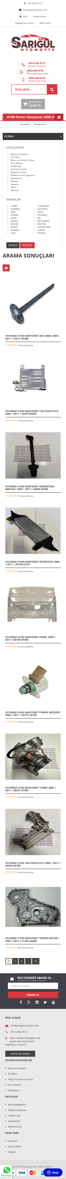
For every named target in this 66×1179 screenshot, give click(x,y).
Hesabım (12, 1140)
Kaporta (14, 184)
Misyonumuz (15, 1126)
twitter (45, 1002)
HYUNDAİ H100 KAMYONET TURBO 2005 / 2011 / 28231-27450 (30, 789)
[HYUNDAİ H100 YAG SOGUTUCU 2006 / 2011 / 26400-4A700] (33, 832)
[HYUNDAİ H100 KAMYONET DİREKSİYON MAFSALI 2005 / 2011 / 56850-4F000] (33, 455)
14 (35, 961)
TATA (13, 233)
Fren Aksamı (17, 163)
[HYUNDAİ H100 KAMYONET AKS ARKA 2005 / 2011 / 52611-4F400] (33, 305)
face (21, 1002)
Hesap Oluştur (39, 16)
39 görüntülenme (25, 872)
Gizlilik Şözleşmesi (17, 1110)
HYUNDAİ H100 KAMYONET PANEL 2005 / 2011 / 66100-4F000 (30, 638)
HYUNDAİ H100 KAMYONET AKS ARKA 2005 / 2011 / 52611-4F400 (32, 337)
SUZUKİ (41, 230)
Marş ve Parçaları (19, 154)
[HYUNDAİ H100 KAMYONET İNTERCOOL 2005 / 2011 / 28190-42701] (33, 531)
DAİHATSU (42, 209)
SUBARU (15, 230)
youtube (53, 1002)
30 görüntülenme (25, 496)
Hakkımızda (14, 1115)
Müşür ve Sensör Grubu (22, 160)
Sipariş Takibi (14, 1146)
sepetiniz (36, 104)
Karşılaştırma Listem (24, 23)
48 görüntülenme (25, 947)
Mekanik (15, 190)
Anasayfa (25, 124)
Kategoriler (40, 124)
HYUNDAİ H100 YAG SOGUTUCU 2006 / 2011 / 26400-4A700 (32, 864)
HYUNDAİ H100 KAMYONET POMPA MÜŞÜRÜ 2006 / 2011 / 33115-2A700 (32, 714)
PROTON (41, 224)
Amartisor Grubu (19, 169)
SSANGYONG (44, 227)
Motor (14, 187)
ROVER (14, 227)
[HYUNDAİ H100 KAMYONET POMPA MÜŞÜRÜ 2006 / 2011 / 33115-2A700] (33, 681)
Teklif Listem (45, 23)
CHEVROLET (43, 206)
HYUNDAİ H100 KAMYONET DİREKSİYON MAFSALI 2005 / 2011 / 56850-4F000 (29, 488)
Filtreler (14, 181)
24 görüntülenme (25, 571)
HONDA (14, 215)
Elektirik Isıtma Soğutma (22, 175)
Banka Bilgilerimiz (17, 1104)
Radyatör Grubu (18, 172)
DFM (13, 212)
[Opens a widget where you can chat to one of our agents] (52, 1172)
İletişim (11, 1151)
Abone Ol (33, 994)
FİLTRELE (27, 245)
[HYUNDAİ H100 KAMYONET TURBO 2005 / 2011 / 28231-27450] (33, 757)
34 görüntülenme (25, 722)
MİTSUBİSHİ (43, 221)
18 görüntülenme (25, 420)
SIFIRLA (13, 245)
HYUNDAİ (42, 215)
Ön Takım (15, 157)
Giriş (25, 16)
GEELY (40, 212)
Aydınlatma (16, 178)
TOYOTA (41, 233)
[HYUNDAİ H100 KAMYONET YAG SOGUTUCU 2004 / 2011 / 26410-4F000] (33, 380)
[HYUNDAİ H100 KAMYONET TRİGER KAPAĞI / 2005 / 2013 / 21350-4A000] (33, 907)
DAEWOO (15, 209)
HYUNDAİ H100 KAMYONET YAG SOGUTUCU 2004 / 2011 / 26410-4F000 (32, 412)
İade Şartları (14, 1121)
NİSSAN (14, 224)
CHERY (14, 206)
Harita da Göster (20, 1053)
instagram (37, 1002)
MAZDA (14, 221)
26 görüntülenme (25, 646)
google (29, 1002)
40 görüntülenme (25, 797)
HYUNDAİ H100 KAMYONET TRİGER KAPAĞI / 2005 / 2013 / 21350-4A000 (32, 939)
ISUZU (14, 218)
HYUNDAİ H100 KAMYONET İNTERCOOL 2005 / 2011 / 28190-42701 (32, 563)
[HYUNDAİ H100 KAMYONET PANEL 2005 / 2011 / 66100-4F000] (33, 606)
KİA (39, 218)
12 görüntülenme (25, 345)
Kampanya (16, 166)
